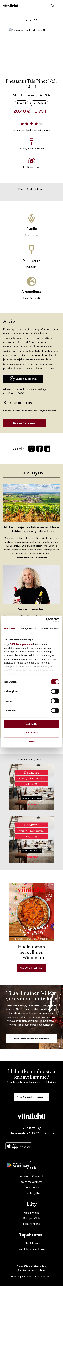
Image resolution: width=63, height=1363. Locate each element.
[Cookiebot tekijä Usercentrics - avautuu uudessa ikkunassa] (46, 620)
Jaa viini (19, 449)
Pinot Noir (31, 235)
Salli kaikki (31, 723)
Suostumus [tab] (10, 628)
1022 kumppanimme (21, 644)
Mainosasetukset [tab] (50, 628)
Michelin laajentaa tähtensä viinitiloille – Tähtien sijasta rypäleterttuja (31, 529)
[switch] (55, 691)
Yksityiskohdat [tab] (28, 628)
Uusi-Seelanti (31, 298)
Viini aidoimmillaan (31, 609)
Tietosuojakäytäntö (21, 1276)
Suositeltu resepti (24, 423)
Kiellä (32, 741)
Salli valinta (31, 732)
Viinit (33, 20)
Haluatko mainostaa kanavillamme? (31, 1074)
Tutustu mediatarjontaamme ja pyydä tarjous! (32, 1082)
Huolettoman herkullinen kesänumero (31, 952)
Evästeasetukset (43, 1276)
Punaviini (31, 266)
